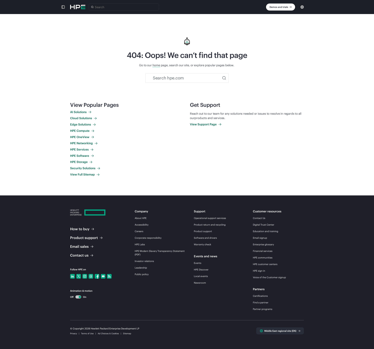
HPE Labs (140, 244)
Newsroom (200, 282)
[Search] (92, 7)
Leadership (141, 267)
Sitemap (127, 333)
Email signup (260, 237)
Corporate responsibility (148, 237)
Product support (203, 231)
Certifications (260, 295)
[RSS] (109, 276)
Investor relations (144, 261)
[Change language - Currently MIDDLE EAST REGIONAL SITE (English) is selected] (302, 6)
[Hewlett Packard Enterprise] (77, 7)
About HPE (141, 218)
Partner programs (262, 309)
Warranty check (202, 244)
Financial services (262, 251)
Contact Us (259, 218)
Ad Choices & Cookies (108, 333)
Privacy (73, 333)
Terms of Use (87, 333)
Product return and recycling (210, 224)
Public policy (142, 274)
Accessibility (141, 224)
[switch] (77, 297)
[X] (78, 276)
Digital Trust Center (263, 224)
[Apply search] (224, 78)
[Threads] (91, 276)
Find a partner (260, 302)
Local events (201, 276)
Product (84, 238)
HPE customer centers (265, 264)
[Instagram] (84, 276)
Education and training (265, 231)
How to (79, 229)
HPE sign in (259, 270)
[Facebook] (97, 276)
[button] (63, 7)
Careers (139, 231)
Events (197, 263)
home (156, 65)
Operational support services (210, 218)
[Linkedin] (72, 276)
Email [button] (79, 246)
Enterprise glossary (263, 244)
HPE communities (262, 257)
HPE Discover (201, 269)
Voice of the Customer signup (269, 277)
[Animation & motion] (78, 297)
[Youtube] (103, 276)
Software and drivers (205, 237)
